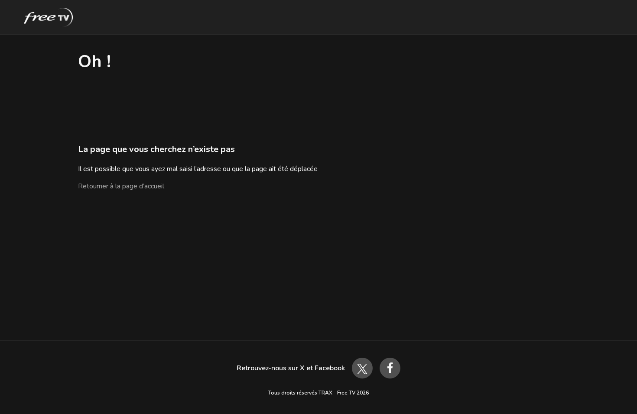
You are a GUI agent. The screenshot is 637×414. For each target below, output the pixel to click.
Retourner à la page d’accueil (121, 186)
